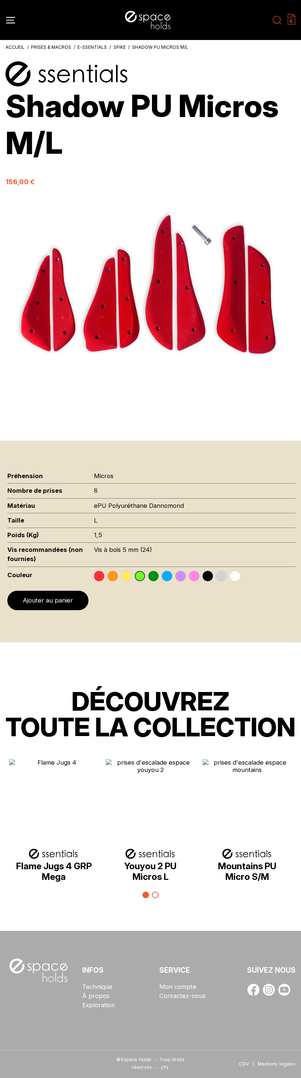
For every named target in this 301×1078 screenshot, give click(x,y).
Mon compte (177, 986)
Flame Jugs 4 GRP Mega (54, 871)
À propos (95, 996)
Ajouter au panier (48, 600)
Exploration (98, 1005)
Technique (97, 986)
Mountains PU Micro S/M (247, 871)
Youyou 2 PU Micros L (150, 871)
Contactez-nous (182, 996)
